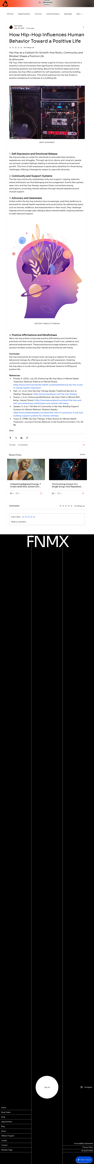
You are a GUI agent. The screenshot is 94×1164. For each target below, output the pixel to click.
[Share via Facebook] (10, 438)
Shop (3, 1117)
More (79, 14)
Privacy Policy (87, 1147)
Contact (4, 1145)
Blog (3, 1126)
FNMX (47, 542)
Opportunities (6, 1122)
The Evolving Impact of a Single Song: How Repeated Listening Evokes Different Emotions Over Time (66, 485)
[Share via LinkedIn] (21, 438)
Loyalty (4, 1140)
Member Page (6, 1150)
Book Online (6, 1112)
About (3, 1131)
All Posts (10, 14)
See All (82, 454)
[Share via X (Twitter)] (16, 438)
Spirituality (68, 14)
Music (11, 430)
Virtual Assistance (52, 14)
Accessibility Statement (83, 1143)
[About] (28, 1131)
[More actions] (83, 27)
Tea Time (38, 14)
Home (3, 1107)
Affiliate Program (7, 1136)
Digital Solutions (24, 14)
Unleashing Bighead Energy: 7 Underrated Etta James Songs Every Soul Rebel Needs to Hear (26, 485)
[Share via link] (27, 438)
